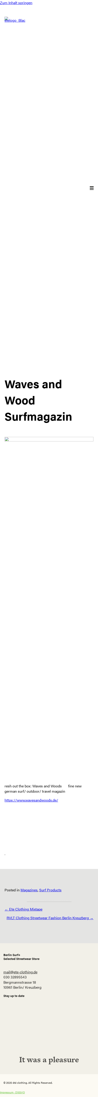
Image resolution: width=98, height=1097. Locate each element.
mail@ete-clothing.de (20, 972)
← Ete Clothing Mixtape (23, 909)
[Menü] (88, 188)
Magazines (29, 889)
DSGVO (20, 1092)
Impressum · (7, 1092)
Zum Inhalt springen (16, 2)
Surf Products (50, 889)
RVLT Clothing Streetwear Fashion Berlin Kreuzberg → (50, 917)
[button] (49, 1033)
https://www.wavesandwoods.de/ (31, 800)
